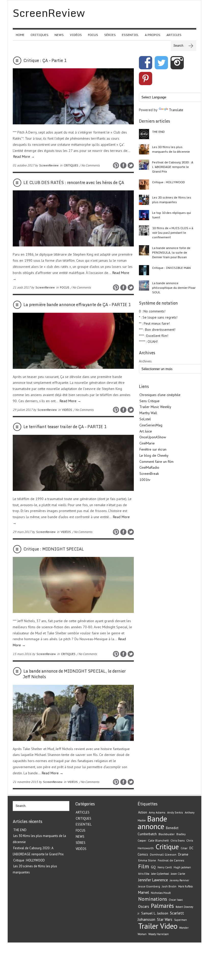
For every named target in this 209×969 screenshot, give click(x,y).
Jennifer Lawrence (153, 880)
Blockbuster (167, 834)
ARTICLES (173, 34)
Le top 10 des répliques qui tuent (171, 215)
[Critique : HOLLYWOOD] (144, 184)
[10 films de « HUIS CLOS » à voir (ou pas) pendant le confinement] (144, 230)
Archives (145, 361)
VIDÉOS (76, 34)
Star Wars (164, 919)
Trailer (148, 926)
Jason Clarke (178, 873)
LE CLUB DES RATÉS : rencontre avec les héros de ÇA (73, 182)
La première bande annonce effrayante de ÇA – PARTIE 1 (77, 304)
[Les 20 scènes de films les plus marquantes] (144, 200)
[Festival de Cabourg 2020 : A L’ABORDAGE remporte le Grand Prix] (144, 165)
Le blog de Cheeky (153, 455)
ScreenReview (49, 165)
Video (168, 926)
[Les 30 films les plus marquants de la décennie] (144, 149)
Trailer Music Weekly (155, 406)
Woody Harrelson (158, 934)
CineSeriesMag (150, 425)
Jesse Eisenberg (149, 886)
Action (142, 812)
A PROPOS (152, 34)
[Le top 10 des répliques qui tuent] (144, 215)
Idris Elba (143, 873)
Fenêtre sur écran (152, 449)
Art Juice (145, 431)
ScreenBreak (149, 473)
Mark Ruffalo (185, 886)
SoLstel (145, 419)
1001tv (144, 479)
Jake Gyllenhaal (160, 873)
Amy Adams (157, 812)
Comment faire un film (156, 461)
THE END (158, 131)
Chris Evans (178, 840)
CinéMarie (147, 443)
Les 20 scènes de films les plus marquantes (171, 199)
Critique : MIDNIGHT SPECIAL (53, 549)
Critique (167, 846)
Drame (183, 854)
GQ (153, 867)
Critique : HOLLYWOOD (168, 182)
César (184, 848)
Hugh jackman (182, 867)
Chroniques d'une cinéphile (159, 394)
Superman (180, 920)
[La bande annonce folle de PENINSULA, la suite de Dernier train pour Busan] (144, 250)
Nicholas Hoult (161, 893)
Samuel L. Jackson (154, 913)
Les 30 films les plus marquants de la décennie (171, 149)
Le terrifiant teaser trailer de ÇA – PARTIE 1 (65, 426)
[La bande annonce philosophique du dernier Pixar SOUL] (144, 285)
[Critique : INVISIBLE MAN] (144, 270)
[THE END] (144, 134)
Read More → (24, 156)
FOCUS (93, 34)
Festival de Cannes (171, 860)
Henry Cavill (165, 867)
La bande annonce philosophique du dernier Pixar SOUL (173, 288)
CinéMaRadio (149, 467)
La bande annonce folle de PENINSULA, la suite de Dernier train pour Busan (171, 252)
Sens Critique (149, 401)
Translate (176, 110)
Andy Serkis (175, 812)
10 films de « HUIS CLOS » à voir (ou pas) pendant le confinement (172, 233)
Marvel (143, 892)
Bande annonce (152, 822)
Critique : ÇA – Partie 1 (45, 60)
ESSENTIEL (130, 34)
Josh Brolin (169, 886)
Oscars (143, 906)
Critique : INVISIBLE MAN (171, 267)
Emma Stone (147, 860)
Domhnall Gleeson (163, 854)
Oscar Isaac (176, 899)
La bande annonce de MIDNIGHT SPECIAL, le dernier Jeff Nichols (74, 674)
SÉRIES (110, 34)
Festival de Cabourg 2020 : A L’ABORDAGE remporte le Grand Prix (172, 167)
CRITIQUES (39, 34)
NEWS (59, 34)
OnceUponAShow (152, 437)
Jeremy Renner (179, 880)
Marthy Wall (148, 413)
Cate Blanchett (158, 840)
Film (143, 866)
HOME (20, 34)
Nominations (152, 899)
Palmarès (162, 905)
